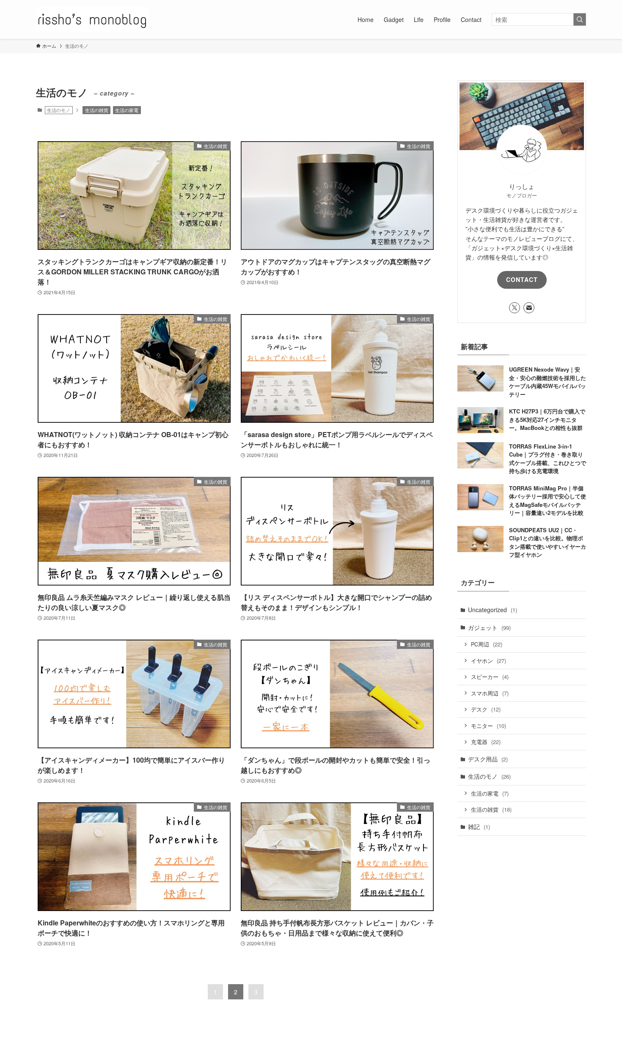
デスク (486, 709)
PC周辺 (486, 644)
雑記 (479, 826)
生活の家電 (126, 110)
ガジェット (489, 627)
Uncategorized (492, 609)
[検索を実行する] (579, 19)
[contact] (528, 307)
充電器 (486, 742)
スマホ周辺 (490, 693)
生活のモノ (489, 776)
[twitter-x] (514, 307)
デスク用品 (488, 759)
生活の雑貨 (96, 110)
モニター (488, 726)
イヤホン (488, 661)
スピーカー (490, 677)
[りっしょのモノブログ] (92, 19)
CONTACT (522, 279)
